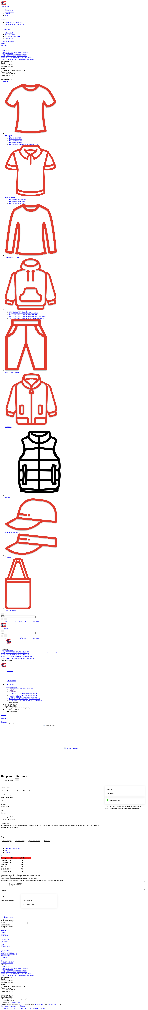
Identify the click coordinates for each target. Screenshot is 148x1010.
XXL (24, 791)
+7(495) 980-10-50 (7, 50)
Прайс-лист (9, 33)
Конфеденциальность (8, 1006)
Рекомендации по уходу (13, 36)
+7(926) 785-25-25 (14, 54)
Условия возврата (7, 963)
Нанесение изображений (13, 22)
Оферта (22, 1006)
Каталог (3, 930)
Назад (12, 690)
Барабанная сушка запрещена (59, 832)
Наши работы (9, 12)
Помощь (4, 957)
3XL (30, 791)
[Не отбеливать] (70, 833)
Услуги (3, 934)
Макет (7, 850)
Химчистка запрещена (39, 832)
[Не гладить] (4, 833)
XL (18, 791)
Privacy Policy (40, 1004)
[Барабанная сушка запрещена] (49, 833)
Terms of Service (53, 1004)
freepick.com (16, 1002)
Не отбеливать (76, 832)
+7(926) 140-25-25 (14, 56)
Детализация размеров (12, 848)
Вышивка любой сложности (14, 24)
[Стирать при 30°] (16, 833)
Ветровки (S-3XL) (15, 884)
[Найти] (5, 619)
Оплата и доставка (7, 961)
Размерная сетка (10, 34)
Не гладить (9, 832)
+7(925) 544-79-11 (17, 59)
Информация (5, 946)
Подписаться (6, 925)
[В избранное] (17, 779)
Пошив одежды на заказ (13, 26)
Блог (6, 15)
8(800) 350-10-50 (16, 57)
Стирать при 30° (23, 832)
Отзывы (7, 14)
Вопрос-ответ (9, 38)
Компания (4, 936)
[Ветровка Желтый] (71, 748)
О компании (9, 10)
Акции (3, 932)
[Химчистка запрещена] (31, 833)
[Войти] (43, 653)
